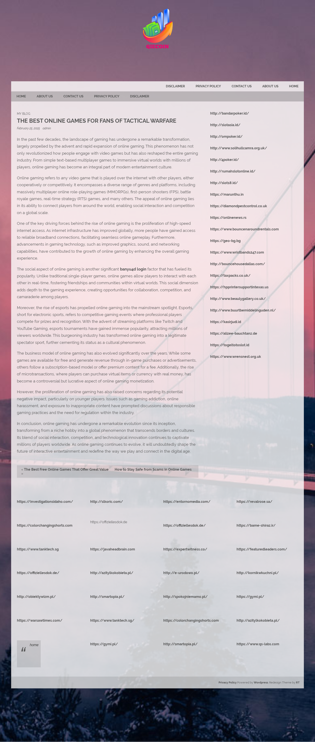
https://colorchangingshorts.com (44, 525)
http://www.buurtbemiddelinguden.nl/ (243, 310)
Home (293, 86)
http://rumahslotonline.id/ (232, 171)
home (34, 645)
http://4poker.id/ (224, 160)
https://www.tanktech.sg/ (112, 620)
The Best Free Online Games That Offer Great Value (66, 469)
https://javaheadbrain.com (112, 549)
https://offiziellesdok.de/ (184, 525)
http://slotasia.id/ (225, 125)
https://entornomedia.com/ (186, 502)
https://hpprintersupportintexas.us (239, 287)
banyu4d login (133, 269)
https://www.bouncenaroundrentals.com (244, 229)
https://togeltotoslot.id (229, 345)
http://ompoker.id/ (226, 136)
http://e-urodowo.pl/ (181, 573)
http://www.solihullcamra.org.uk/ (238, 148)
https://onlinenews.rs (228, 218)
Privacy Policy (208, 86)
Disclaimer (175, 86)
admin (47, 128)
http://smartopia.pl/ (107, 597)
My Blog (23, 113)
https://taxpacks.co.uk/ (230, 276)
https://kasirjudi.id (225, 322)
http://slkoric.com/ (106, 502)
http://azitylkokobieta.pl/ (111, 573)
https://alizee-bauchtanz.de (233, 333)
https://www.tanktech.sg (38, 549)
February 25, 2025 (28, 128)
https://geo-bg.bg (225, 241)
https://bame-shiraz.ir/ (256, 525)
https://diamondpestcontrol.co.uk (238, 206)
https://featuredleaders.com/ (262, 549)
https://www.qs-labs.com (258, 644)
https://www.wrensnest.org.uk (235, 357)
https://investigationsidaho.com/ (45, 502)
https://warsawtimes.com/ (39, 620)
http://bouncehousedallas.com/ (237, 264)
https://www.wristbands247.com (237, 252)
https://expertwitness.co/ (185, 549)
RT (298, 682)
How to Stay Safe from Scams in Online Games (153, 469)
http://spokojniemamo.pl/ (185, 597)
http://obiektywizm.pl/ (36, 597)
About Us (270, 86)
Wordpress (261, 682)
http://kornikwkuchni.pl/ (258, 573)
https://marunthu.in (227, 194)
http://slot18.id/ (224, 183)
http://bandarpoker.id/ (229, 113)
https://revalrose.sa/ (254, 502)
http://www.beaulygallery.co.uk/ (238, 299)
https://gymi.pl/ (250, 597)
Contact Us (242, 86)
